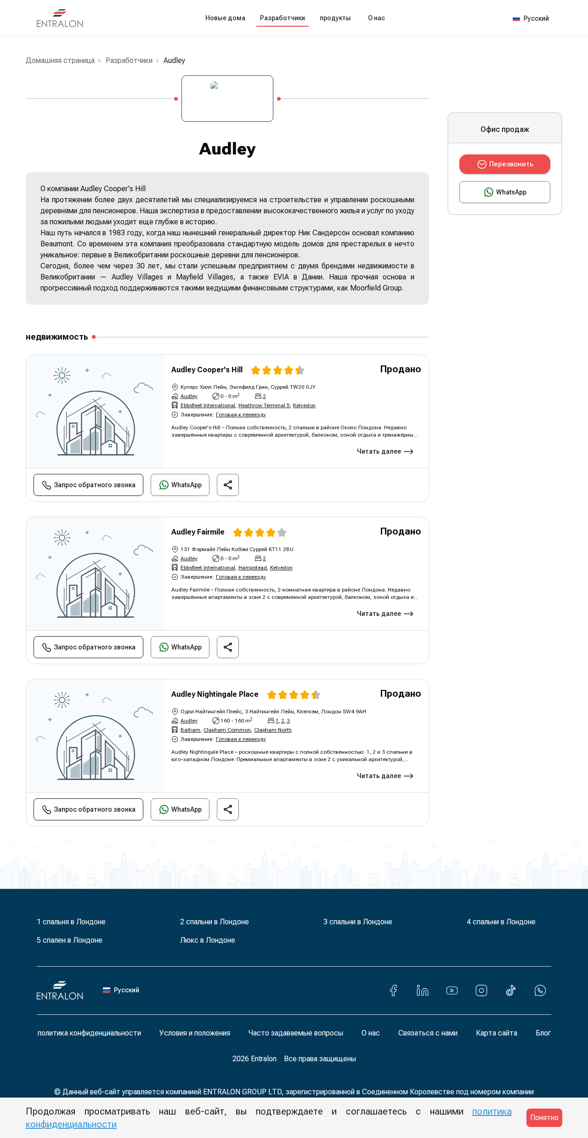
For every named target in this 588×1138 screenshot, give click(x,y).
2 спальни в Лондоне (214, 921)
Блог (543, 1033)
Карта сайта (496, 1033)
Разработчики (282, 18)
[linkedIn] (423, 990)
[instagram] (481, 990)
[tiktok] (511, 990)
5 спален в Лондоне (69, 940)
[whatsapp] (540, 990)
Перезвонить (511, 164)
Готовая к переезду (241, 414)
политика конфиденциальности (89, 1033)
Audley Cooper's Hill (207, 369)
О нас (376, 18)
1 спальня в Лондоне (71, 921)
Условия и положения (194, 1033)
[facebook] (393, 990)
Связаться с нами (428, 1033)
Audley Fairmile (198, 532)
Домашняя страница (60, 60)
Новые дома (225, 18)
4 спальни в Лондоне (501, 921)
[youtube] (452, 990)
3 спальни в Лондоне (357, 921)
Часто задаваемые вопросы (296, 1033)
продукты (335, 18)
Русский (536, 18)
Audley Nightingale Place (215, 694)
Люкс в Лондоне (207, 940)
